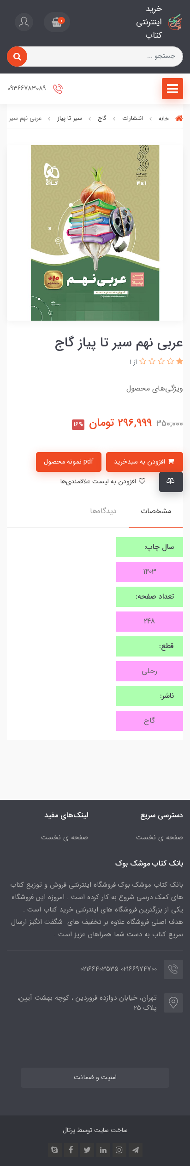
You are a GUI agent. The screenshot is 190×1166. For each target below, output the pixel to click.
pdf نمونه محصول (69, 462)
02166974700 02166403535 (118, 968)
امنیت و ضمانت (95, 1077)
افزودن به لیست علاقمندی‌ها (99, 481)
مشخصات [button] (156, 511)
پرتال (69, 1130)
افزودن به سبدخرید (140, 462)
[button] (57, 22)
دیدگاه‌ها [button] (103, 511)
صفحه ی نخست (159, 837)
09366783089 (27, 89)
